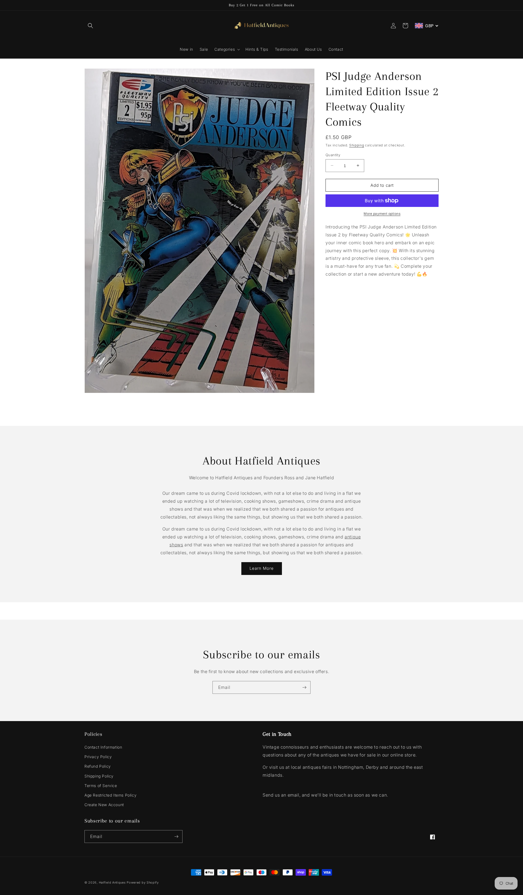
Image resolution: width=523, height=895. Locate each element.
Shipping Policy (99, 776)
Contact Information (103, 747)
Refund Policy (97, 766)
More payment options (382, 214)
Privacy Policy (98, 756)
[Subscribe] (304, 687)
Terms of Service (100, 785)
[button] (90, 26)
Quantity (333, 154)
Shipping (356, 145)
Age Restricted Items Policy (110, 795)
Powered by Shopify (143, 882)
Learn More (262, 568)
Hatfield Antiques (112, 882)
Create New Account (104, 804)
